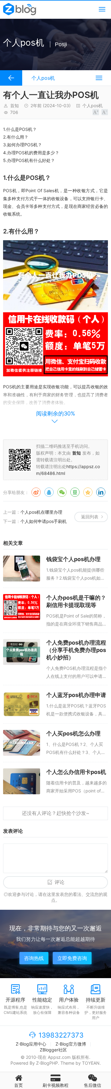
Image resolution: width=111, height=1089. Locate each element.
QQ (49, 492)
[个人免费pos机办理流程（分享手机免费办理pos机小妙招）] (21, 652)
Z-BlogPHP (47, 1063)
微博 (36, 492)
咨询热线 (34, 958)
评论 (59, 882)
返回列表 (89, 516)
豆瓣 (75, 492)
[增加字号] (95, 112)
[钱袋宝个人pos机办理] (21, 568)
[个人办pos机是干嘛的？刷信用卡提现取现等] (21, 607)
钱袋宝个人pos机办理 (73, 559)
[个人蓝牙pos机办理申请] (21, 704)
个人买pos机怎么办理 (73, 733)
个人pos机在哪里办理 (41, 512)
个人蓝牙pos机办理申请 (76, 695)
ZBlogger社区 (53, 1049)
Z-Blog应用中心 (31, 1043)
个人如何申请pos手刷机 (43, 521)
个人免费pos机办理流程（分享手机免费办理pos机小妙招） (76, 650)
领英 (100, 492)
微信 (62, 492)
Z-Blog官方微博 (71, 1043)
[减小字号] (104, 112)
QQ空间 (87, 492)
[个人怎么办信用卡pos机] (21, 781)
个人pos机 (92, 105)
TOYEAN (91, 1063)
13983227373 (61, 1035)
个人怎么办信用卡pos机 (76, 772)
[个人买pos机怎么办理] (21, 743)
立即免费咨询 (72, 958)
